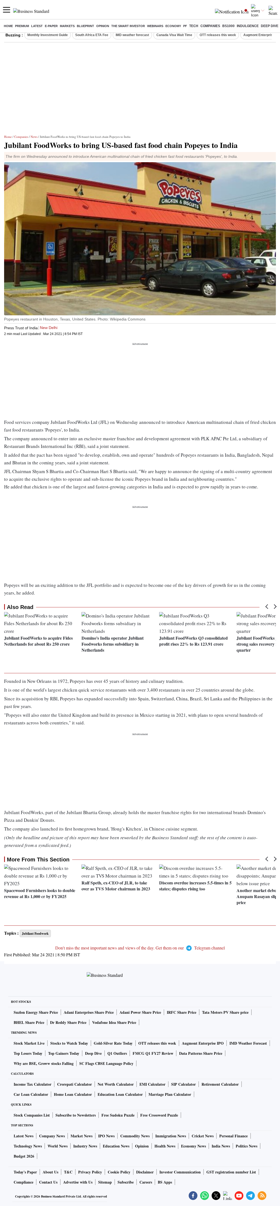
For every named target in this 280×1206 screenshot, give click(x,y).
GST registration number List (231, 1172)
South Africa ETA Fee (91, 35)
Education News (116, 1146)
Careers (145, 1182)
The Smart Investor (128, 26)
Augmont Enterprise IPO (203, 1043)
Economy (173, 26)
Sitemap (105, 1182)
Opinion (102, 26)
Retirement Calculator (220, 1084)
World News (58, 1146)
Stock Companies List (32, 1115)
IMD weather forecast (132, 35)
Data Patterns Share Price (200, 1053)
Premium (22, 26)
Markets (67, 26)
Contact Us (48, 1182)
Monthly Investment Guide (47, 35)
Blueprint (85, 26)
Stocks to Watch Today (69, 1043)
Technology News (28, 1146)
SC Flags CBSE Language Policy (106, 1063)
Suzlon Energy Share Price (36, 1012)
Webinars (155, 26)
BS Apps (165, 1182)
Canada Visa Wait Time (174, 35)
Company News (52, 1136)
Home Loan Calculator (73, 1094)
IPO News (106, 1136)
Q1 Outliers (117, 1053)
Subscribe (126, 1182)
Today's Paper (25, 1172)
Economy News (193, 1146)
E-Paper (51, 26)
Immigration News (170, 1136)
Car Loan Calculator (31, 1094)
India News (221, 1146)
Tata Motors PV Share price (225, 1012)
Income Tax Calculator (32, 1084)
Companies (210, 26)
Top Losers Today (28, 1053)
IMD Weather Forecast (248, 1043)
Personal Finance (233, 1136)
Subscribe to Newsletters (76, 1115)
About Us (50, 1172)
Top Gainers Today (63, 1053)
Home (8, 26)
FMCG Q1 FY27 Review (153, 1053)
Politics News (246, 1146)
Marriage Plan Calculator (169, 1094)
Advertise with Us (77, 1182)
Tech (193, 26)
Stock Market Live (29, 1043)
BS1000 (228, 26)
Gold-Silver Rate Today (113, 1043)
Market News (81, 1136)
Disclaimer (145, 1172)
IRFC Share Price (181, 1012)
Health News (164, 1146)
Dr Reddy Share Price (68, 1022)
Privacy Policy (90, 1172)
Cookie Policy (119, 1172)
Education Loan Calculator (120, 1094)
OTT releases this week (218, 35)
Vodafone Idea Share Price (114, 1022)
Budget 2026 (24, 1156)
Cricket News (203, 1136)
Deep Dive (269, 26)
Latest (37, 26)
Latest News (23, 1136)
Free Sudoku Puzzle (118, 1115)
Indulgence (248, 26)
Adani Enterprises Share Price (89, 1012)
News (34, 137)
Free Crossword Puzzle (159, 1115)
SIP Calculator (183, 1084)
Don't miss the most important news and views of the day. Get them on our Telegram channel (140, 948)
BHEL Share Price (29, 1022)
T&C (68, 1172)
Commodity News (135, 1136)
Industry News (85, 1146)
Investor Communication (180, 1172)
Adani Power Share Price (140, 1012)
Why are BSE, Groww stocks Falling (44, 1063)
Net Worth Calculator (116, 1084)
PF (185, 26)
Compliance (23, 1182)
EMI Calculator (152, 1084)
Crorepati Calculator (74, 1084)
